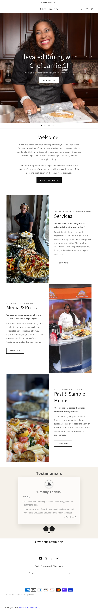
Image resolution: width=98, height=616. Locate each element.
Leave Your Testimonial (48, 542)
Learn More (63, 263)
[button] (5, 9)
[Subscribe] (69, 573)
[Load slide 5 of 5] (57, 126)
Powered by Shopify (27, 595)
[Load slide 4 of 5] (53, 126)
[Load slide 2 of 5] (45, 126)
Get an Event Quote (49, 180)
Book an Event (49, 80)
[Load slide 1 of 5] (41, 126)
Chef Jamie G (16, 595)
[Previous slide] (35, 126)
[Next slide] (63, 126)
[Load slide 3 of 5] (49, 126)
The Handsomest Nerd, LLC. (32, 607)
